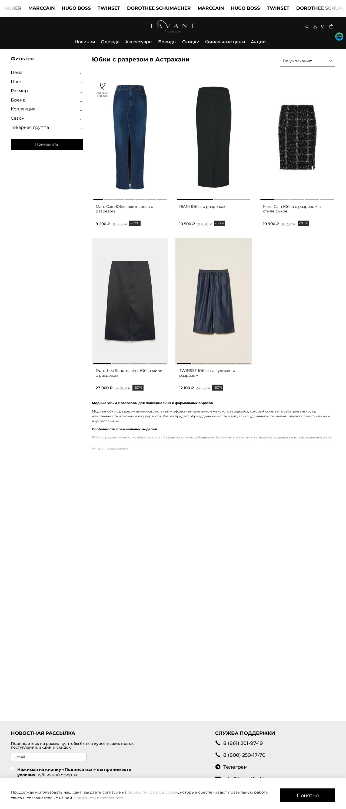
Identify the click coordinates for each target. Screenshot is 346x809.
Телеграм (235, 767)
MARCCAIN (31, 8)
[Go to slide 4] (130, 198)
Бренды (167, 41)
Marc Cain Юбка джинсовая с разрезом (124, 209)
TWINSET (98, 8)
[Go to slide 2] (108, 198)
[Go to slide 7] (161, 198)
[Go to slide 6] (151, 198)
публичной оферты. (57, 774)
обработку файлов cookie (153, 792)
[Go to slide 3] (119, 198)
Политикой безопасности (99, 797)
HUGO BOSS (66, 8)
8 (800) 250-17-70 (244, 755)
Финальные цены (225, 41)
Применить (46, 144)
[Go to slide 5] (140, 198)
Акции (258, 41)
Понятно (308, 795)
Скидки (190, 41)
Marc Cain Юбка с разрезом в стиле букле (292, 209)
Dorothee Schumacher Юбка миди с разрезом (129, 373)
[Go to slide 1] (98, 198)
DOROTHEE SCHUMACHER (149, 8)
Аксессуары (138, 41)
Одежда (110, 41)
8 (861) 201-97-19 (243, 743)
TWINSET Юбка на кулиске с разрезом (207, 373)
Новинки (85, 41)
